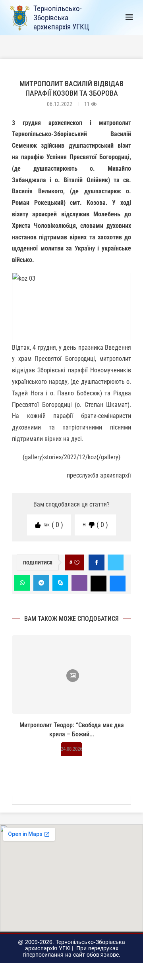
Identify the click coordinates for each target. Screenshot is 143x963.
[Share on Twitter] (116, 562)
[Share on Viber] (79, 583)
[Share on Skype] (60, 583)
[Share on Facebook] (96, 562)
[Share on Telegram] (41, 583)
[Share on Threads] (98, 583)
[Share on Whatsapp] (22, 583)
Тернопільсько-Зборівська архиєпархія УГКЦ (61, 17)
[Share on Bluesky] (118, 583)
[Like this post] (76, 563)
